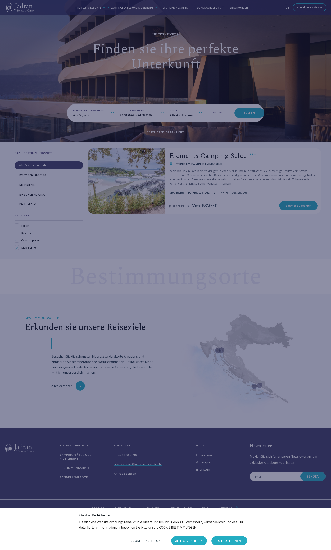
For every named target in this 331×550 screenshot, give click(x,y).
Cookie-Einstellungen (149, 541)
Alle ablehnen (229, 541)
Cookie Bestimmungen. (178, 527)
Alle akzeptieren (189, 541)
